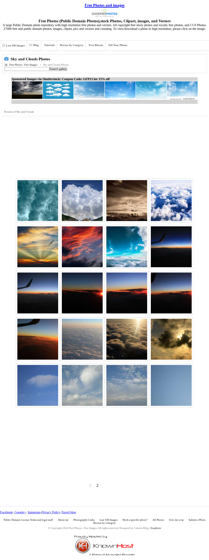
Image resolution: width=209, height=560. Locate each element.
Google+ (20, 512)
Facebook (6, 512)
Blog (36, 45)
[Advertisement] (104, 146)
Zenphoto (155, 528)
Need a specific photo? (135, 519)
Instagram (34, 512)
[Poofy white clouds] (82, 385)
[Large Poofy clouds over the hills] (82, 200)
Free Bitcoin (96, 45)
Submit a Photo (197, 519)
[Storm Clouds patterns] (38, 200)
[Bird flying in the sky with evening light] (38, 247)
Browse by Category (71, 45)
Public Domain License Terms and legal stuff (28, 519)
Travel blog (68, 512)
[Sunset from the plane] (38, 293)
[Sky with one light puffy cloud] (38, 385)
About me (63, 519)
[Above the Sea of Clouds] (82, 339)
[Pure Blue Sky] (171, 385)
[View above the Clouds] (171, 200)
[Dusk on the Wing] (38, 339)
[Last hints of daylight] (171, 247)
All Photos (158, 519)
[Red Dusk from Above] (127, 293)
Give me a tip (176, 519)
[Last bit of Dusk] (82, 293)
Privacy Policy (50, 512)
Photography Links (84, 519)
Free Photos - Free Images (23, 64)
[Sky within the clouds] (127, 247)
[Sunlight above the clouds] (127, 339)
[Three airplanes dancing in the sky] (127, 200)
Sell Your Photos (117, 45)
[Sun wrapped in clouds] (171, 339)
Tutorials (49, 45)
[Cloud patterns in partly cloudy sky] (127, 385)
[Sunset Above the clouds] (171, 293)
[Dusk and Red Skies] (82, 247)
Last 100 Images (15, 45)
